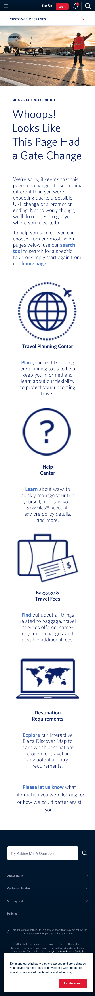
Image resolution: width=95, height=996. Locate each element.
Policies (12, 913)
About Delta (15, 876)
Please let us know (43, 787)
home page (33, 263)
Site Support (15, 901)
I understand (73, 983)
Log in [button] (62, 6)
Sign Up (47, 5)
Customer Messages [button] (47, 19)
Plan (26, 362)
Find (26, 615)
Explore (31, 735)
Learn (31, 489)
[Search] (88, 6)
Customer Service (18, 888)
